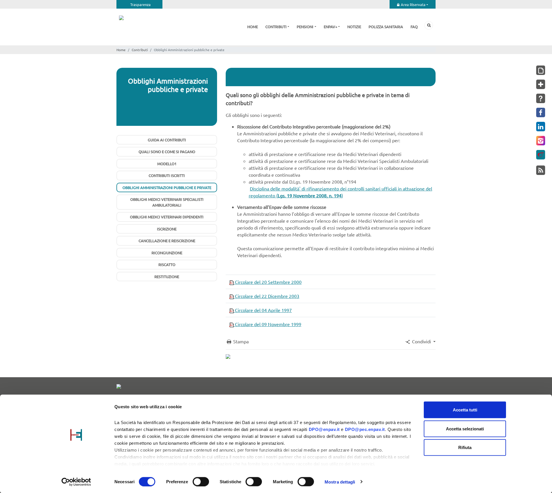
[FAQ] (540, 98)
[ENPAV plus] (540, 84)
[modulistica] (540, 70)
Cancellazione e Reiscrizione (167, 240)
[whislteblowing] (540, 154)
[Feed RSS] (540, 170)
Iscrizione (167, 228)
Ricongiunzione (167, 252)
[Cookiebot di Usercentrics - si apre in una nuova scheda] (76, 481)
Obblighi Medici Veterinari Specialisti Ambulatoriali (167, 202)
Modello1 (167, 163)
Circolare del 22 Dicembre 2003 (266, 296)
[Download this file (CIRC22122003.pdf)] (231, 296)
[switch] (201, 481)
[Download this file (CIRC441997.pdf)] (231, 310)
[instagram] (540, 140)
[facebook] (540, 112)
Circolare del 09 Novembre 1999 (267, 324)
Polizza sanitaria (386, 26)
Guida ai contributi (167, 139)
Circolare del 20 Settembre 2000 (268, 282)
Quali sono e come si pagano (167, 151)
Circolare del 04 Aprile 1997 (263, 310)
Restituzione (166, 276)
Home (252, 26)
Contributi (276, 26)
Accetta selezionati (465, 428)
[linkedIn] (540, 126)
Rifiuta (464, 447)
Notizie (354, 26)
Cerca (428, 25)
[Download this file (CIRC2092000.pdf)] (231, 282)
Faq (414, 26)
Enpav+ (330, 26)
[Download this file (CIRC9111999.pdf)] (231, 324)
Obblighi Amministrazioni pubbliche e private (166, 187)
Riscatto (166, 264)
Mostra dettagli (340, 481)
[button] (420, 341)
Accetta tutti (465, 409)
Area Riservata (413, 4)
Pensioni (305, 26)
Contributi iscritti (167, 175)
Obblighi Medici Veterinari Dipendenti (167, 216)
